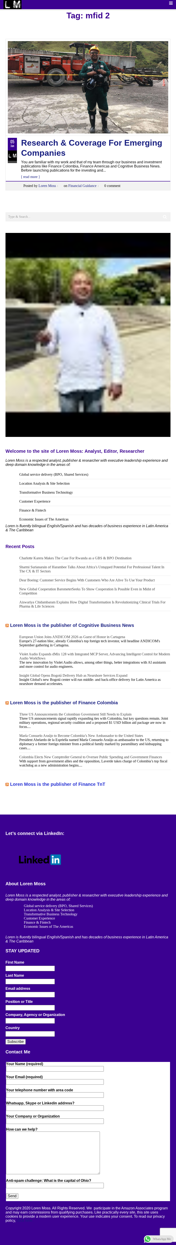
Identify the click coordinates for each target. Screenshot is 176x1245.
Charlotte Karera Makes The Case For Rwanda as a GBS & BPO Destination (75, 558)
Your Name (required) (24, 1064)
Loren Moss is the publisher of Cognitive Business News (72, 625)
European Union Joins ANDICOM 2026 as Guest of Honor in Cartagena (72, 637)
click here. (25, 1220)
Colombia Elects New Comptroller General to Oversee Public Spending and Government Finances (90, 757)
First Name (15, 962)
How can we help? (22, 1129)
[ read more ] (30, 177)
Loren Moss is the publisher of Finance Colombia (64, 702)
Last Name (15, 975)
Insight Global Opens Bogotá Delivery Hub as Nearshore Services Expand (73, 675)
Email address (18, 988)
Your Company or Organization (33, 1116)
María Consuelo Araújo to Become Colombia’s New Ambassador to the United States (81, 736)
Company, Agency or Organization (35, 1015)
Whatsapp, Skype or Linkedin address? (40, 1103)
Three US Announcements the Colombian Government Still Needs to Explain (75, 714)
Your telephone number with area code (39, 1090)
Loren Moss (47, 186)
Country (13, 1028)
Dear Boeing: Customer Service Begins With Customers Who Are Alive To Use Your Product (87, 580)
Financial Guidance (82, 186)
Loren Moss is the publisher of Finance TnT (57, 784)
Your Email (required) (24, 1077)
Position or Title (19, 1002)
